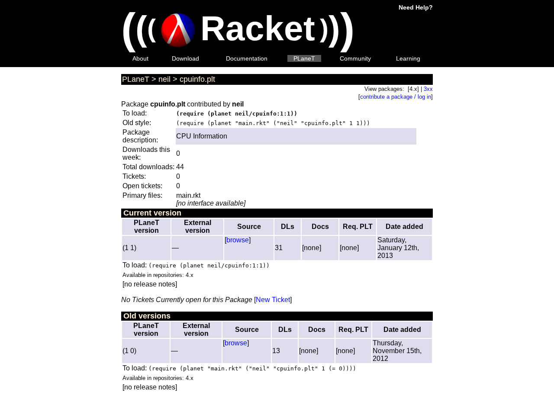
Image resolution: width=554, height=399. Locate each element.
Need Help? (416, 7)
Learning (408, 58)
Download (185, 58)
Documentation (246, 58)
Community (355, 58)
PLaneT (304, 58)
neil (164, 79)
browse (237, 240)
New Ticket (273, 299)
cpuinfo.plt (197, 79)
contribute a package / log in (395, 96)
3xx (428, 89)
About (140, 58)
